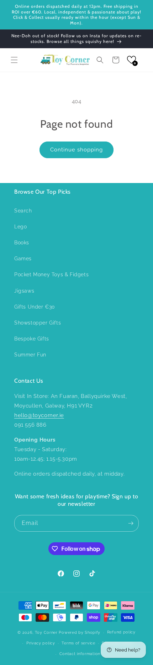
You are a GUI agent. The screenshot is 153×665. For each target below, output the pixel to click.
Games (23, 258)
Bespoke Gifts (31, 339)
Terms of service (78, 643)
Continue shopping (76, 149)
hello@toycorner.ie (39, 415)
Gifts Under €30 (34, 307)
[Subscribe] (130, 523)
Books (21, 242)
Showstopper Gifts (37, 323)
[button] (14, 60)
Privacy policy (40, 643)
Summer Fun (30, 355)
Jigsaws (24, 291)
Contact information (79, 654)
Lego (20, 226)
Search (23, 211)
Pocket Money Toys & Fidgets (51, 274)
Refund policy (121, 632)
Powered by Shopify (79, 632)
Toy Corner (46, 632)
